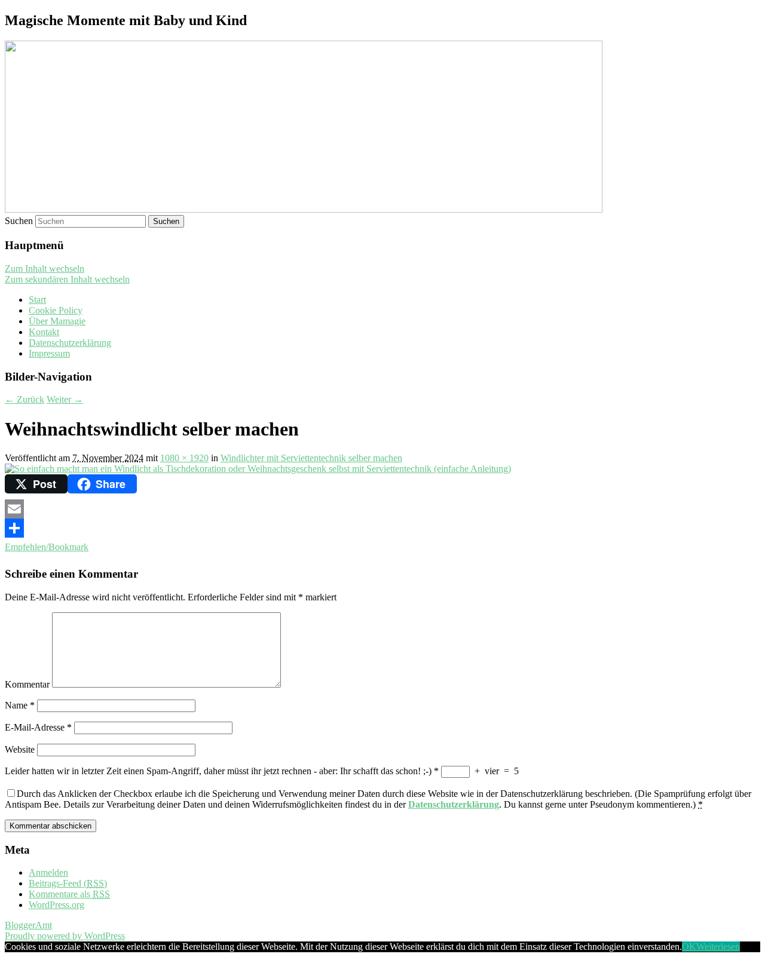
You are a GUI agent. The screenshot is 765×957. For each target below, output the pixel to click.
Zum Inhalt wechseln (44, 268)
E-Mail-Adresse (38, 727)
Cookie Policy (55, 310)
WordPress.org (56, 905)
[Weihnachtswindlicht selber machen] (258, 469)
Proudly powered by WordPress (65, 936)
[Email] (382, 509)
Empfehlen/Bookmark (46, 547)
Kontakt (44, 332)
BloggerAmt (28, 925)
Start (37, 300)
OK (689, 946)
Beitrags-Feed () (68, 883)
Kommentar (27, 684)
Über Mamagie (57, 321)
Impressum (49, 353)
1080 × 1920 (184, 458)
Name (20, 705)
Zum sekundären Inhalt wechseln (67, 279)
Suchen (19, 221)
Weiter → (65, 399)
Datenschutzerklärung (70, 343)
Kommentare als (69, 894)
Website (20, 749)
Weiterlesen (718, 946)
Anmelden (48, 872)
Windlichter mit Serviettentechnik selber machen (311, 458)
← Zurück (24, 399)
